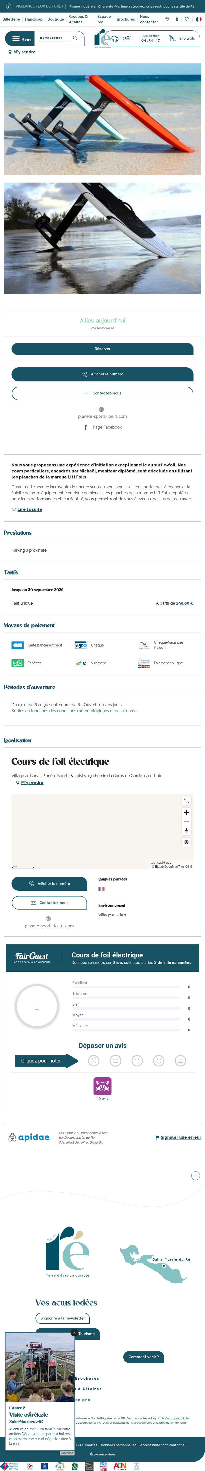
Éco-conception (102, 1454)
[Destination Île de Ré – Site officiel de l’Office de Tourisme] (103, 38)
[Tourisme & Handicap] (45, 1466)
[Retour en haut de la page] (195, 1175)
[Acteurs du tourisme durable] (137, 1466)
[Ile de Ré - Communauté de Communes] (90, 1466)
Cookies (91, 1445)
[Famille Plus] (60, 1466)
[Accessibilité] (176, 19)
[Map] (167, 19)
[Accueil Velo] (75, 1466)
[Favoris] (187, 19)
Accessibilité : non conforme (162, 1445)
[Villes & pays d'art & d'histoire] (104, 1466)
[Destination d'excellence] (30, 1466)
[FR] (198, 19)
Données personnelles (118, 1445)
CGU (77, 1445)
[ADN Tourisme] (120, 1466)
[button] (198, 19)
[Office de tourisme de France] (10, 1466)
